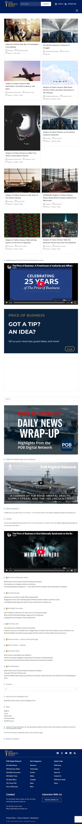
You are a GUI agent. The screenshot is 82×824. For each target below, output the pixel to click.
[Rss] (75, 753)
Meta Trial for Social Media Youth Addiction (17, 655)
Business (10, 53)
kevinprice (10, 50)
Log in (6, 713)
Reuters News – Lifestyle (17, 645)
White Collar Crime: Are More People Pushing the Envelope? (23, 582)
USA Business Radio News (52, 51)
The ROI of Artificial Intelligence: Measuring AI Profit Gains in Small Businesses (28, 658)
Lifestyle (16, 95)
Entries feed (8, 716)
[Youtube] (66, 753)
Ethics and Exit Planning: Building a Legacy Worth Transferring (23, 615)
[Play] (7, 302)
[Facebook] (58, 753)
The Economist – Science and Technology (23, 639)
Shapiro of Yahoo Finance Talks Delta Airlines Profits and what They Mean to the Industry (58, 90)
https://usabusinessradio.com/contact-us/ (62, 513)
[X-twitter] (62, 753)
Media (21, 95)
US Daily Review (13, 593)
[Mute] (72, 302)
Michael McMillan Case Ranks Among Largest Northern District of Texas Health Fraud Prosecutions (35, 633)
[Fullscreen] (75, 302)
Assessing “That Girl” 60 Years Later (15, 673)
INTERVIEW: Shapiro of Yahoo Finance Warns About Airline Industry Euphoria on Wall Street (59, 197)
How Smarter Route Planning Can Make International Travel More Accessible (28, 660)
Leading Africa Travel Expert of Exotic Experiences (19, 618)
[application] (41, 284)
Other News (17, 53)
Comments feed (9, 718)
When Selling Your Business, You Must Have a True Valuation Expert (25, 613)
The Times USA (13, 624)
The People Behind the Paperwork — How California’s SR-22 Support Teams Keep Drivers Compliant (35, 587)
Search (46, 4)
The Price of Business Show (18, 577)
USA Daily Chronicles (15, 608)
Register (6, 711)
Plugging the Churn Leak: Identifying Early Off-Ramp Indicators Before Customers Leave (31, 600)
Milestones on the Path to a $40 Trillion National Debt (21, 597)
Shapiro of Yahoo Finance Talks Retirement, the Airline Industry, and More (20, 86)
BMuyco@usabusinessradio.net (67, 523)
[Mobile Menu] (77, 11)
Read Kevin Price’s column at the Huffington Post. (20, 701)
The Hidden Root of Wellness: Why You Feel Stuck (19, 584)
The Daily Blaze (13, 666)
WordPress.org (8, 721)
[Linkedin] (70, 753)
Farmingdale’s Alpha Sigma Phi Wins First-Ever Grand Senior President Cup (27, 602)
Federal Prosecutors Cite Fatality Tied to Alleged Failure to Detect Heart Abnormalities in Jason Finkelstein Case (39, 631)
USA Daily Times (14, 651)
